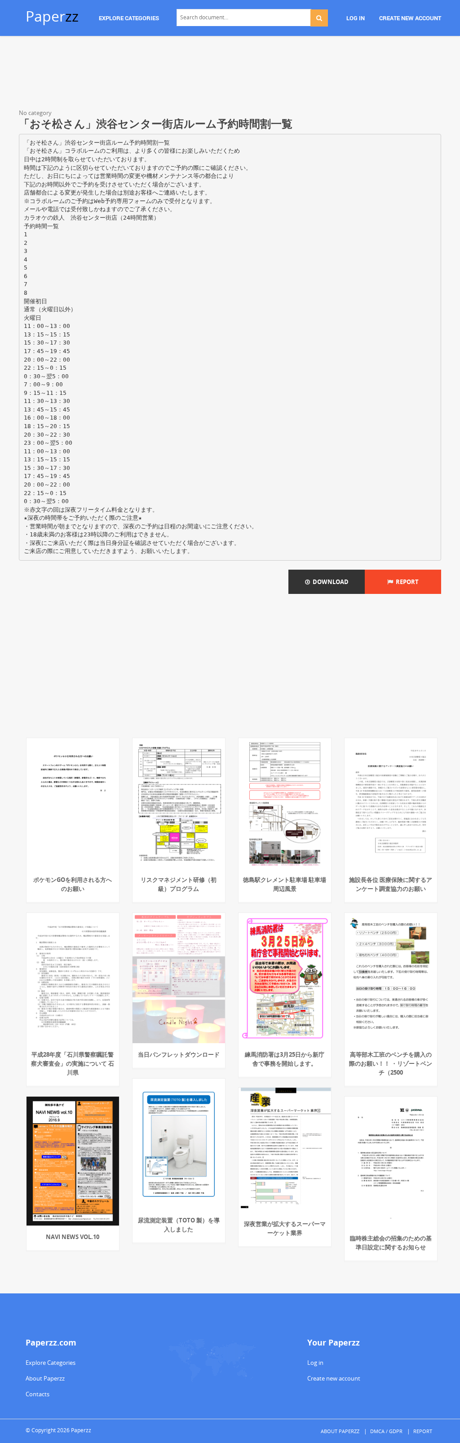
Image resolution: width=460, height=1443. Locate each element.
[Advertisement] (230, 74)
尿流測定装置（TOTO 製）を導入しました (179, 1224)
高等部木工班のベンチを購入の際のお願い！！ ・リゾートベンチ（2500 (390, 1063)
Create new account (333, 1378)
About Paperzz (45, 1378)
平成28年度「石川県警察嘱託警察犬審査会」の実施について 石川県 (72, 1063)
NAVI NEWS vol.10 (72, 1237)
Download (329, 582)
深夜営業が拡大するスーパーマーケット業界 (285, 1228)
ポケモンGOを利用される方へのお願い (72, 884)
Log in (315, 1363)
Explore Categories (50, 1363)
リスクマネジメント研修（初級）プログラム (179, 884)
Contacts (37, 1394)
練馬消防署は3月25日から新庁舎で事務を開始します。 (284, 1058)
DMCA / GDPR (386, 1431)
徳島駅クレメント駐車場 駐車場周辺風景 (284, 884)
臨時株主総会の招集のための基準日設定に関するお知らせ (391, 1242)
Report (406, 582)
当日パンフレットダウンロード (179, 1054)
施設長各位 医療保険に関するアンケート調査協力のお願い (390, 884)
